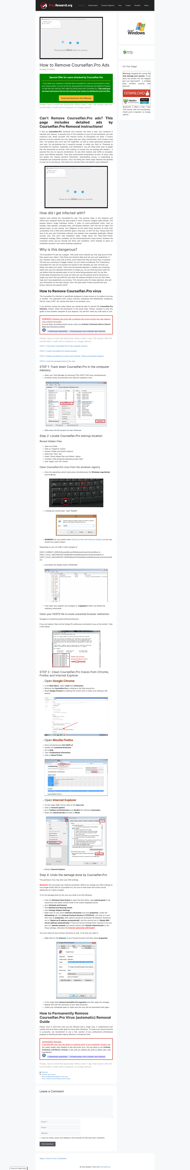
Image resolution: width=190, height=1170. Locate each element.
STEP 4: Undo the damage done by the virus (57, 361)
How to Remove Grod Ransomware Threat (56, 1078)
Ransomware (93, 5)
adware (44, 1074)
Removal (81, 5)
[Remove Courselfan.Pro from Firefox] (76, 777)
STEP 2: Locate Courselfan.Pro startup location (58, 351)
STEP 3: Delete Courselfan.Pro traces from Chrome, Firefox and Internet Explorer (72, 356)
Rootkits (137, 5)
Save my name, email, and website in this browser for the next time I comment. (73, 1138)
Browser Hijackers (108, 5)
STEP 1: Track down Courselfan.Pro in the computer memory (64, 346)
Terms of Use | (52, 1158)
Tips (119, 5)
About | (43, 1158)
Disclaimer (62, 1158)
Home (146, 5)
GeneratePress (105, 1167)
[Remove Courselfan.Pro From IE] (76, 841)
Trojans (128, 5)
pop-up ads (52, 1074)
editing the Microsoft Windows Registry (87, 540)
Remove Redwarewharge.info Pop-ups (55, 1076)
